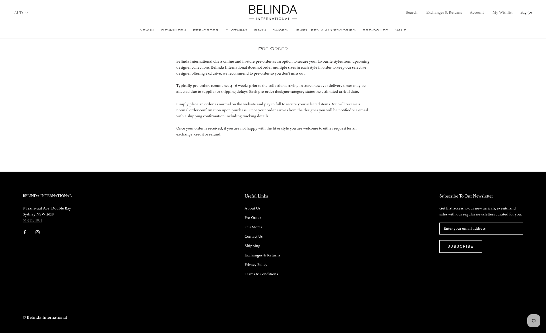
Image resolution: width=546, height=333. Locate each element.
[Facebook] (25, 232)
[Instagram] (38, 232)
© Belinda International (45, 317)
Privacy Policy (256, 265)
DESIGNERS (173, 30)
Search (411, 13)
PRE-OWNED (375, 30)
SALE (400, 30)
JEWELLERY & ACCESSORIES (325, 30)
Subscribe (461, 246)
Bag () (526, 13)
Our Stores (253, 227)
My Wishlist (502, 13)
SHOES (280, 30)
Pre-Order (253, 218)
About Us (252, 208)
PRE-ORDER (206, 30)
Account (477, 13)
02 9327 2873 (32, 220)
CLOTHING (236, 30)
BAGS (260, 30)
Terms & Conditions (261, 274)
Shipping (252, 246)
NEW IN (147, 30)
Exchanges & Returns (444, 13)
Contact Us (253, 237)
